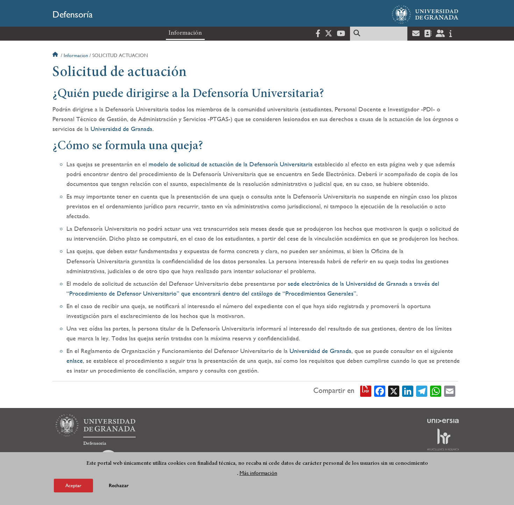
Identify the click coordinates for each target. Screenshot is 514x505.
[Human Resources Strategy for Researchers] (443, 439)
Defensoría (72, 14)
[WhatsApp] (435, 390)
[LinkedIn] (407, 390)
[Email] (449, 390)
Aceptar (73, 485)
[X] (393, 390)
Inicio (55, 55)
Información (185, 33)
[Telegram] (421, 390)
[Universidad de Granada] (425, 14)
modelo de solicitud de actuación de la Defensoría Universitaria (231, 164)
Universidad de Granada (121, 128)
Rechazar (119, 486)
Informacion (76, 55)
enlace (74, 360)
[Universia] (443, 421)
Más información (258, 473)
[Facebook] (379, 390)
